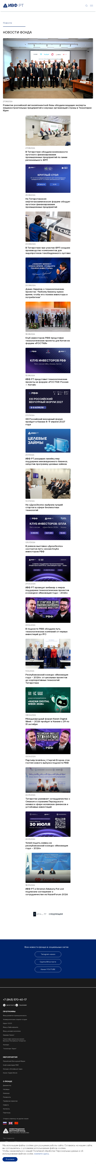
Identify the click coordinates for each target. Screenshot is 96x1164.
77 (45, 914)
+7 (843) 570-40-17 (15, 999)
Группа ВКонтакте (48, 962)
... (42, 914)
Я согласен (10, 1159)
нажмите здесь (41, 1153)
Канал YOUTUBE (48, 969)
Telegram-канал (48, 954)
